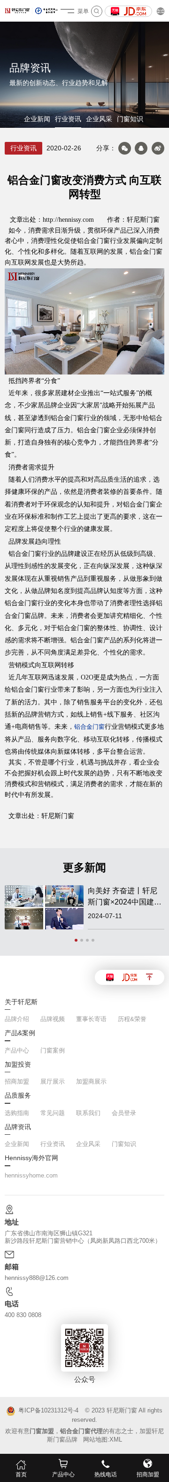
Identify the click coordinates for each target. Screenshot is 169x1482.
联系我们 (88, 1112)
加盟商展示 (91, 1081)
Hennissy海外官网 (31, 1158)
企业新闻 (37, 119)
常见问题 (52, 1112)
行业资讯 (68, 119)
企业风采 (99, 119)
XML (115, 1439)
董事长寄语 (91, 1018)
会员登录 (124, 1112)
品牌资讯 (18, 1127)
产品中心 (17, 1050)
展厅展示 (52, 1081)
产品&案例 (20, 1033)
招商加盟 (17, 1081)
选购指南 (17, 1112)
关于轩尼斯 (21, 1002)
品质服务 (18, 1095)
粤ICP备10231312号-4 (48, 1410)
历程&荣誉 (132, 1018)
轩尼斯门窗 (122, 1410)
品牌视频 (52, 1018)
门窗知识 (130, 119)
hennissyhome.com (31, 1175)
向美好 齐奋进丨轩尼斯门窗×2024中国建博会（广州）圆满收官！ (125, 897)
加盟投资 (18, 1064)
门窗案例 (52, 1050)
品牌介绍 (17, 1018)
